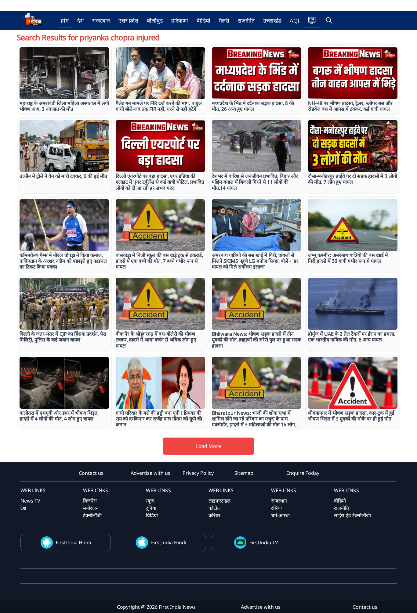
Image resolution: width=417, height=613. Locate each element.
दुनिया (151, 508)
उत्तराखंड (272, 20)
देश (80, 20)
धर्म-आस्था (280, 515)
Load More (208, 446)
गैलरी (224, 20)
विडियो (152, 515)
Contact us (91, 473)
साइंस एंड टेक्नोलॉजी (352, 515)
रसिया (276, 508)
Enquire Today (302, 473)
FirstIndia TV (263, 542)
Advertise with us (150, 473)
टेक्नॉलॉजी (92, 515)
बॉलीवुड (155, 20)
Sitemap (243, 473)
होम (65, 20)
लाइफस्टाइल (219, 500)
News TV (30, 500)
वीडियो (203, 20)
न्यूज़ (150, 500)
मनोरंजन (91, 508)
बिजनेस (90, 500)
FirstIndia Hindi (73, 542)
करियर (214, 515)
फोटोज (215, 508)
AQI (294, 20)
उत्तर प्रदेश (128, 20)
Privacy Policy (198, 473)
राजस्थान (101, 20)
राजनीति (246, 20)
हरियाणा (179, 20)
